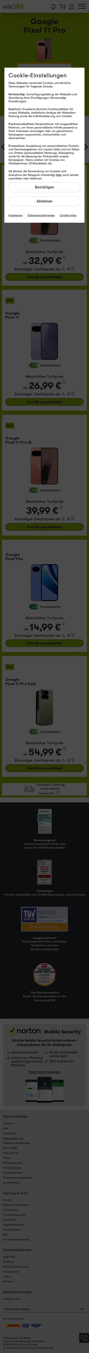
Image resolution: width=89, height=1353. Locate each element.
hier (59, 175)
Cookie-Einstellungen (37, 75)
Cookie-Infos (68, 215)
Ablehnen (44, 201)
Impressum (15, 215)
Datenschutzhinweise (41, 215)
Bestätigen (44, 187)
